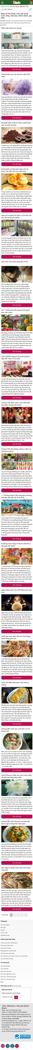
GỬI (16, 997)
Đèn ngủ (3, 927)
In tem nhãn (4, 932)
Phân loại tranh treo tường (11, 28)
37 (26, 915)
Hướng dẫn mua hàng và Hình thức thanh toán (14, 956)
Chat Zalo (8, 1046)
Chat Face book (12, 1046)
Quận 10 (18, 6)
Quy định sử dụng (6, 948)
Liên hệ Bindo (4, 968)
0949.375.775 (27, 1020)
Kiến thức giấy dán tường (8, 974)
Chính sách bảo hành (7, 945)
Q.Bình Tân (25, 6)
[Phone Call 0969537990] (3, 1045)
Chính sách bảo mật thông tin (9, 943)
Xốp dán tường (5, 935)
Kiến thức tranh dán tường (13, 21)
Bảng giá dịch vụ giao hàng (8, 950)
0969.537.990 (6, 1027)
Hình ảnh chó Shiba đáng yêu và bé (14, 262)
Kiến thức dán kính (6, 971)
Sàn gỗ (3, 930)
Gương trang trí (5, 925)
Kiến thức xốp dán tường (15, 23)
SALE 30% (17, 1046)
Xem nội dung (16, 69)
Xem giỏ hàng (16, 986)
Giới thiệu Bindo (5, 966)
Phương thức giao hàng (7, 953)
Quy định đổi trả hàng (7, 958)
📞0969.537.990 (5, 6)
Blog (2, 982)
